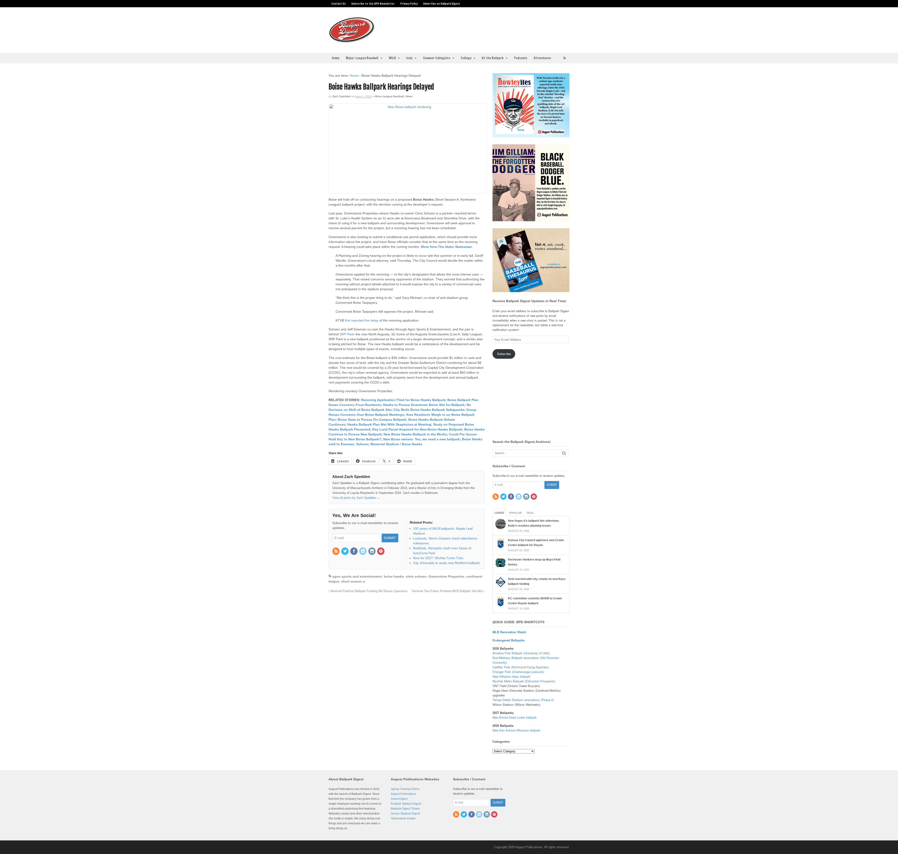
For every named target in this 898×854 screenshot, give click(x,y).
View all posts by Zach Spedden (356, 497)
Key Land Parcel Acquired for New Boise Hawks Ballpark (417, 429)
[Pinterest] (381, 551)
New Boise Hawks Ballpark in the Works (415, 434)
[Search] (564, 453)
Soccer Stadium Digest (405, 813)
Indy (409, 58)
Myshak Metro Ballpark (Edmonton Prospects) (523, 681)
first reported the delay (361, 320)
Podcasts (520, 58)
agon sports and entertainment (357, 576)
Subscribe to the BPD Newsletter (373, 4)
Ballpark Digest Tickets (405, 808)
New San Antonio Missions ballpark (516, 730)
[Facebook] (354, 551)
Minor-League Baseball (389, 96)
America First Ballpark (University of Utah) (521, 653)
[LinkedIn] (363, 551)
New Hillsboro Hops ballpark (511, 676)
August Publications (403, 794)
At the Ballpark (492, 58)
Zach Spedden (341, 96)
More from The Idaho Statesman (446, 247)
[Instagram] (372, 551)
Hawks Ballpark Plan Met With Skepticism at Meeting (389, 424)
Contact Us (338, 4)
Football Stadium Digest (406, 803)
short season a (353, 581)
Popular (515, 512)
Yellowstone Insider (403, 818)
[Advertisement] (486, 27)
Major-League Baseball (362, 58)
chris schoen (416, 576)
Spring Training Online (405, 789)
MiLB (392, 58)
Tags (529, 512)
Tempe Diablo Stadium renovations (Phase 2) (523, 700)
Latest (499, 512)
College (466, 58)
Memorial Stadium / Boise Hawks (395, 444)
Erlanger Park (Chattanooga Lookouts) (518, 671)
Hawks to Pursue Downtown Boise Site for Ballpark (423, 405)
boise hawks (394, 576)
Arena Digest (399, 798)
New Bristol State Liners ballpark (514, 717)
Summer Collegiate (436, 58)
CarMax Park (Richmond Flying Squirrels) (520, 667)
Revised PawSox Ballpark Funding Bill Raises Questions (369, 591)
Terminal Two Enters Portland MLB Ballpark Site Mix (448, 591)
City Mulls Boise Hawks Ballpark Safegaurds (429, 410)
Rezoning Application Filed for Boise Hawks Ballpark (403, 400)
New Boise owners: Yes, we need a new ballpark (421, 439)
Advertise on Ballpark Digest (441, 4)
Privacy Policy (409, 4)
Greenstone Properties (446, 576)
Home (335, 58)
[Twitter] (345, 551)
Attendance (542, 58)
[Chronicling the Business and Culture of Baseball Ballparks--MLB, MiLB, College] (352, 41)
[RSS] (336, 551)
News (409, 96)
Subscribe (504, 353)
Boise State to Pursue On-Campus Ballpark (372, 419)
